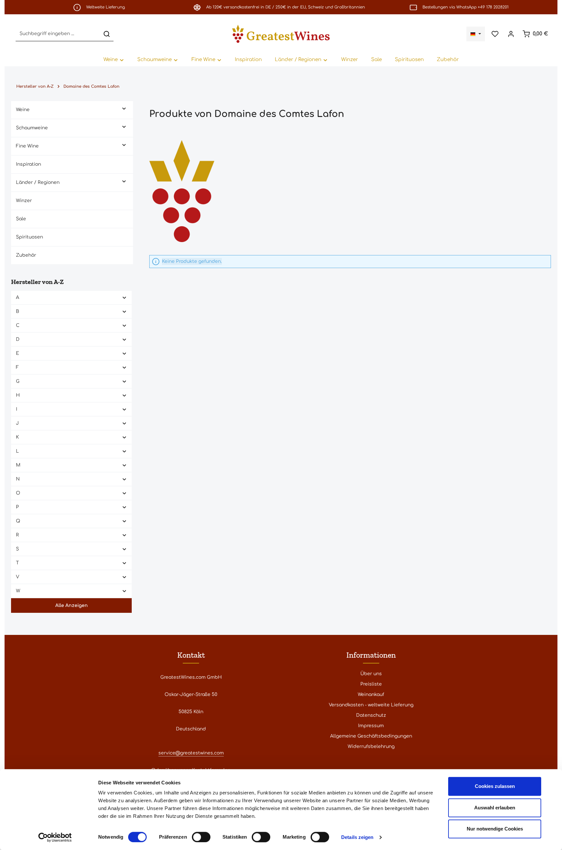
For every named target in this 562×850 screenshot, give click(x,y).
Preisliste (371, 684)
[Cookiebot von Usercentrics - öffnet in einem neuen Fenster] (55, 837)
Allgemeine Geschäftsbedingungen (371, 736)
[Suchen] (107, 34)
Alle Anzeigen (71, 605)
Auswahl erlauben (494, 807)
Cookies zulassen (495, 786)
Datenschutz (371, 715)
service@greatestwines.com (191, 753)
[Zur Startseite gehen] (281, 33)
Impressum (371, 725)
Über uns (371, 673)
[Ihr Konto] (510, 34)
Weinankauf (371, 694)
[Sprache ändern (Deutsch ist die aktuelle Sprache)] (475, 34)
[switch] (201, 837)
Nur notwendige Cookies (495, 828)
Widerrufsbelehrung (371, 746)
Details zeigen (357, 837)
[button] (124, 108)
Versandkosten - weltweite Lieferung (371, 704)
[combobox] (58, 34)
